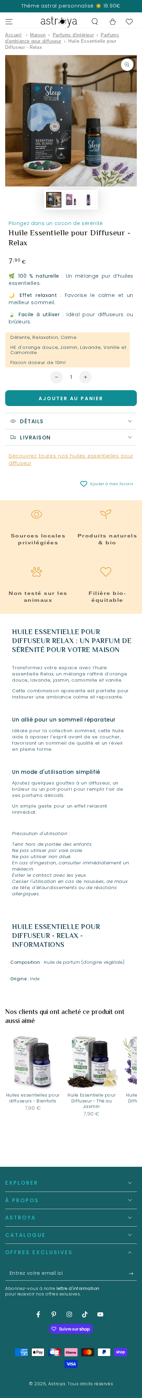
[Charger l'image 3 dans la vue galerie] (88, 199)
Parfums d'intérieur (73, 35)
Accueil (13, 35)
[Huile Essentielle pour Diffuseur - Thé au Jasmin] (91, 1062)
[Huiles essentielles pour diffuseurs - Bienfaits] (33, 1062)
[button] (95, 22)
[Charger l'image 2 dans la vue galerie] (71, 199)
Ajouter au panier (71, 398)
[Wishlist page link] (129, 21)
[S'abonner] (133, 1273)
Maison (38, 35)
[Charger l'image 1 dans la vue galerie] (53, 199)
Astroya (56, 1384)
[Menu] (9, 22)
